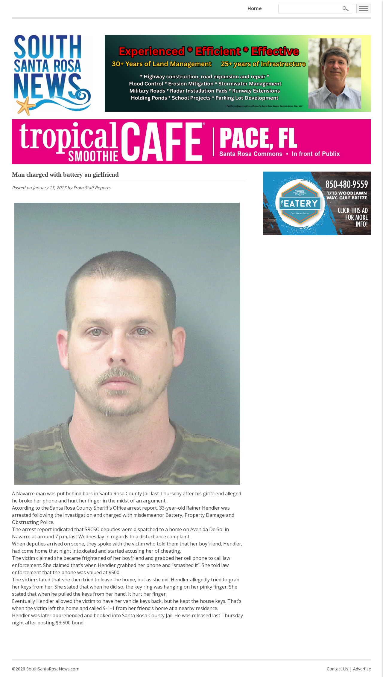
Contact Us (337, 669)
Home (254, 8)
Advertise (362, 669)
